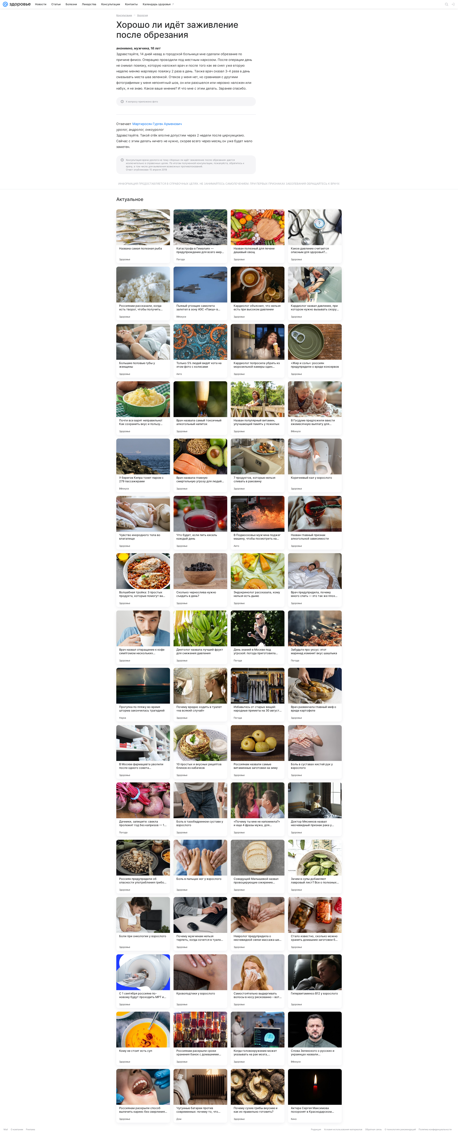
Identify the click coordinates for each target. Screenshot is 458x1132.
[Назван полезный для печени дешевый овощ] (257, 236)
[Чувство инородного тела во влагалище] (143, 523)
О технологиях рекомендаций (400, 1129)
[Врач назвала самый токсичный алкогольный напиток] (200, 408)
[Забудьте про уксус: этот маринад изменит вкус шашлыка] (315, 637)
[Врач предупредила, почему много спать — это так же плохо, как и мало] (315, 580)
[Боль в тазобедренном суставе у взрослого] (200, 809)
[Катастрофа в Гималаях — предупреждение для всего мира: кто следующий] (200, 236)
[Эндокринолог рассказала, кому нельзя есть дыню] (257, 580)
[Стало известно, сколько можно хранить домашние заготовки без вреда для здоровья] (315, 924)
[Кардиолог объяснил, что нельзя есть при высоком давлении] (257, 293)
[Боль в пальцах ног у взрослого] (200, 866)
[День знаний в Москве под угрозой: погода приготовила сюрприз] (257, 637)
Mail (6, 1129)
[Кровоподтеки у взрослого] (200, 981)
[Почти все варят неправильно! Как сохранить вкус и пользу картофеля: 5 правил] (143, 408)
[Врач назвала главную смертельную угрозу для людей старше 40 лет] (200, 465)
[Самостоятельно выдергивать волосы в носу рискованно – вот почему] (257, 981)
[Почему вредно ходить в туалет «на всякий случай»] (200, 695)
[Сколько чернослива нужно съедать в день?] (200, 580)
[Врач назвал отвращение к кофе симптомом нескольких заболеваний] (143, 637)
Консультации (124, 15)
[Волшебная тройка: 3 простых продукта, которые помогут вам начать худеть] (143, 580)
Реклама (30, 1129)
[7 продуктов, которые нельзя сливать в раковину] (257, 465)
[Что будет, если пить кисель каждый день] (200, 523)
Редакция (316, 1129)
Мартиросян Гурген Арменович (157, 124)
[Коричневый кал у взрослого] (315, 465)
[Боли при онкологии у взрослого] (143, 924)
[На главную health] (19, 4)
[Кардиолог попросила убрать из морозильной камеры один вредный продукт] (257, 351)
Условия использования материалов (343, 1129)
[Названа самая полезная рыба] (143, 236)
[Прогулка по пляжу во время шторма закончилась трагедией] (143, 695)
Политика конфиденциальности (435, 1129)
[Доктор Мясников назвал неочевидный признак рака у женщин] (315, 809)
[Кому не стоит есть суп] (143, 1038)
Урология (142, 15)
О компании (17, 1129)
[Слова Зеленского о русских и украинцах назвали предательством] (315, 1038)
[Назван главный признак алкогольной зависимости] (315, 523)
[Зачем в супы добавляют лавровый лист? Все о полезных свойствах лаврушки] (315, 866)
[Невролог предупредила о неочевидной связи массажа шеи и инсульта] (257, 924)
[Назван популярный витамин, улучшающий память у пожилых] (257, 408)
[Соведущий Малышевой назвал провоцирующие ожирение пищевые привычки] (257, 866)
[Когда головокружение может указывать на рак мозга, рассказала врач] (257, 1038)
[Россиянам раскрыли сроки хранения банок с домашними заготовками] (200, 1038)
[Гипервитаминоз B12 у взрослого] (315, 981)
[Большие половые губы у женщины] (143, 351)
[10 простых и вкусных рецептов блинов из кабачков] (200, 752)
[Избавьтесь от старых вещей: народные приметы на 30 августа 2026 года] (257, 695)
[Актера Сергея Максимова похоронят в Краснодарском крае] (315, 1096)
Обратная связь (373, 1129)
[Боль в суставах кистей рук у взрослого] (315, 752)
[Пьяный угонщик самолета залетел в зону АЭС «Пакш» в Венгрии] (200, 293)
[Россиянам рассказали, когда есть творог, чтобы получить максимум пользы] (143, 293)
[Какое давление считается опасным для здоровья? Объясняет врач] (315, 236)
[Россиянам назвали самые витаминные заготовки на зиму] (257, 752)
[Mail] (5, 4)
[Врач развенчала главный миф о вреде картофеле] (315, 695)
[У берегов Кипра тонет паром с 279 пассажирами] (143, 465)
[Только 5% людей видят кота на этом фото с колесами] (200, 351)
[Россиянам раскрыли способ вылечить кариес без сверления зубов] (143, 1096)
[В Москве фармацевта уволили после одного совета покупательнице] (143, 752)
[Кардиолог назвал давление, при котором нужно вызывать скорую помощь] (315, 293)
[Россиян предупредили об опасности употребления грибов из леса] (143, 866)
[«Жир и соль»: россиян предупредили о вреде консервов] (315, 351)
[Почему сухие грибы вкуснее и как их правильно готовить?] (257, 1096)
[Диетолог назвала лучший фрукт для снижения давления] (200, 637)
